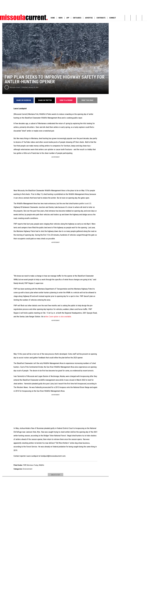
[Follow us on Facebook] (139, 18)
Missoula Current (15, 87)
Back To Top (55, 475)
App (67, 18)
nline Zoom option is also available (58, 316)
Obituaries (77, 18)
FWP (24, 465)
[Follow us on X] (133, 18)
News (61, 18)
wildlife (41, 465)
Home (53, 18)
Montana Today (32, 465)
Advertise (89, 18)
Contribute (100, 18)
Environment (27, 469)
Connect (112, 18)
